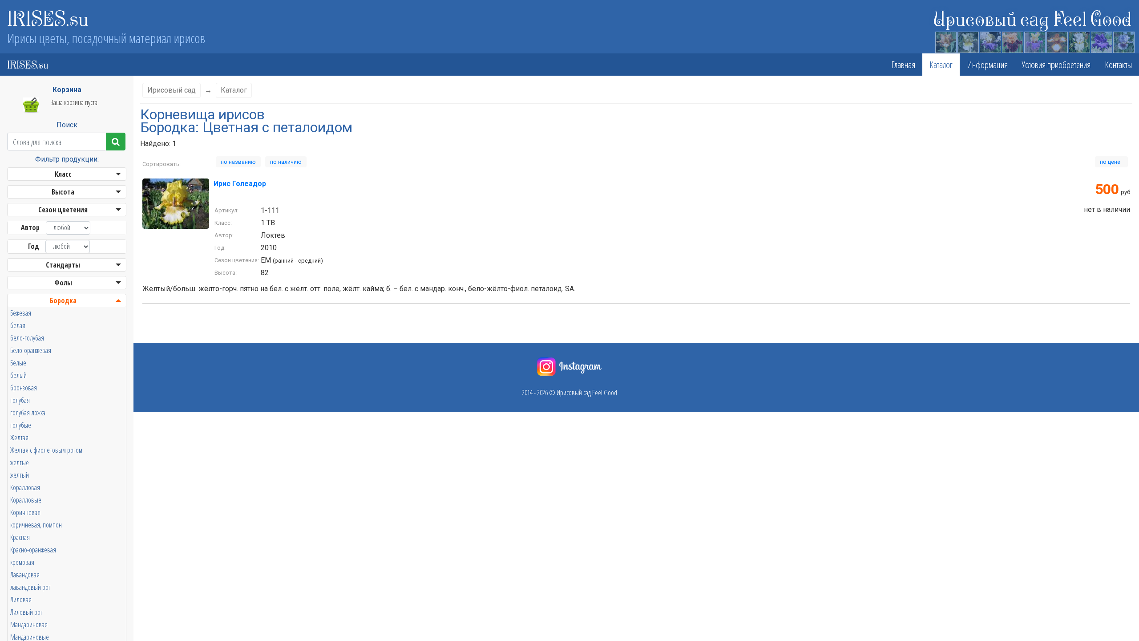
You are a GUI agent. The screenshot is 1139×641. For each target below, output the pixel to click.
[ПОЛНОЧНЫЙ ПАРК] (1101, 41)
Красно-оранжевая (33, 550)
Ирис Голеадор (240, 183)
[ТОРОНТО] (1012, 41)
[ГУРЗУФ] (1123, 41)
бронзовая (23, 388)
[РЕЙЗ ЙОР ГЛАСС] (1034, 41)
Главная (903, 64)
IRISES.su (48, 17)
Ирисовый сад (171, 90)
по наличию (286, 161)
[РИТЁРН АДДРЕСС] (1057, 41)
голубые (20, 425)
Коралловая (25, 487)
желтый (19, 475)
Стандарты (63, 265)
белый (18, 375)
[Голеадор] (175, 203)
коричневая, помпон (36, 525)
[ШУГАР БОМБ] (1079, 41)
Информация (987, 64)
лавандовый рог (30, 587)
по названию (238, 161)
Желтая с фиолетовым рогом (46, 450)
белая (17, 325)
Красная (20, 537)
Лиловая (21, 599)
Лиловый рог (26, 612)
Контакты (1118, 64)
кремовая (22, 562)
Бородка (63, 300)
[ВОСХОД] (968, 41)
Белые (18, 363)
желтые (19, 462)
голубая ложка (27, 413)
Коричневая (25, 512)
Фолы (63, 283)
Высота (63, 192)
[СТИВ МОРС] (990, 41)
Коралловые (25, 500)
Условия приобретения (1056, 64)
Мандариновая (29, 624)
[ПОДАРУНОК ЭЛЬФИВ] (945, 41)
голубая (20, 400)
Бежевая (20, 313)
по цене (1111, 161)
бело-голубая (27, 338)
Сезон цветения (63, 210)
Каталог (941, 64)
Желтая (19, 437)
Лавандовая (25, 575)
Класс (63, 174)
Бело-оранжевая (30, 350)
